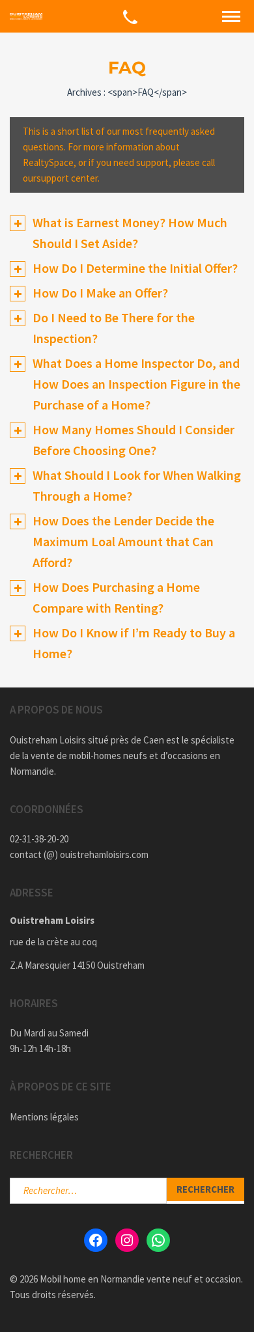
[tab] (127, 233)
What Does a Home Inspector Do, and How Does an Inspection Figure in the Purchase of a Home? (136, 384)
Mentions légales (44, 1117)
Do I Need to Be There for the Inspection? (114, 327)
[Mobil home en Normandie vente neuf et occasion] (26, 16)
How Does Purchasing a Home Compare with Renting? (116, 597)
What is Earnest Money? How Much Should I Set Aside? (130, 232)
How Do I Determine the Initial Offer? (135, 268)
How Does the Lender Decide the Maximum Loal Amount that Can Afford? (123, 541)
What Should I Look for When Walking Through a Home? (137, 485)
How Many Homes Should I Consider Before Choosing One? (133, 439)
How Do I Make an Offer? (100, 292)
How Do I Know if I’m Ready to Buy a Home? (134, 642)
